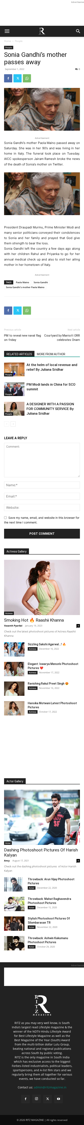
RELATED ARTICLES (19, 354)
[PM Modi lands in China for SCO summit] (14, 389)
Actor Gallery (15, 781)
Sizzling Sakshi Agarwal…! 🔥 (47, 644)
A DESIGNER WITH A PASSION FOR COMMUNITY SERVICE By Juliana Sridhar (50, 408)
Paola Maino (22, 282)
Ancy (7, 860)
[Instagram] (36, 1099)
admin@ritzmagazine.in (50, 1087)
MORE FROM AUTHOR (51, 354)
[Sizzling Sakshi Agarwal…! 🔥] (14, 649)
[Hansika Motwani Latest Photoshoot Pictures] (14, 708)
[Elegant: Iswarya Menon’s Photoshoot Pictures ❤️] (14, 669)
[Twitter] (17, 78)
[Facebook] (8, 78)
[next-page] (13, 424)
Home (7, 41)
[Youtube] (58, 1099)
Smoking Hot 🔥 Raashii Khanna (34, 620)
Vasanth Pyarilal (13, 625)
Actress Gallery (17, 551)
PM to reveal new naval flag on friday (22, 338)
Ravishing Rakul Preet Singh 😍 (48, 683)
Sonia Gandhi (41, 282)
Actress (9, 613)
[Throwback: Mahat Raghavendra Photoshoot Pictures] (14, 904)
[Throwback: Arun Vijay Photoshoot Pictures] (14, 884)
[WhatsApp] (27, 78)
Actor (8, 843)
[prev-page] (6, 424)
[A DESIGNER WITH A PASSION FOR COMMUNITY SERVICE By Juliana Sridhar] (14, 409)
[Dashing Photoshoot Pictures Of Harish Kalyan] (42, 817)
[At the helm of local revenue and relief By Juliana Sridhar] (14, 370)
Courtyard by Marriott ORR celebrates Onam (62, 338)
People (19, 41)
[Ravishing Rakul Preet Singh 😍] (14, 689)
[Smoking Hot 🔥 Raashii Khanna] (42, 587)
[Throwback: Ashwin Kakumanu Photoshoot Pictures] (14, 943)
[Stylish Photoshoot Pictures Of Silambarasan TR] (14, 923)
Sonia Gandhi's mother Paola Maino (25, 287)
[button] (6, 31)
